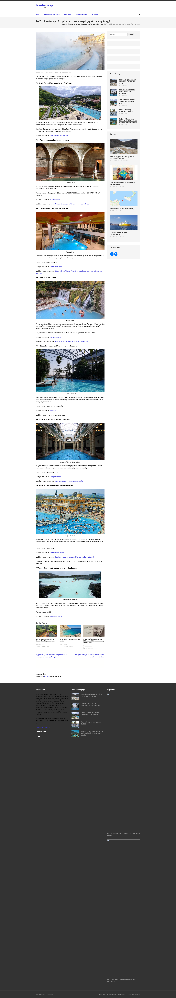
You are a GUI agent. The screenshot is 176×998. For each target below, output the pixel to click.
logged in (47, 676)
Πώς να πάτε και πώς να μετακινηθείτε (118, 233)
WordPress (136, 994)
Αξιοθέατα (67, 14)
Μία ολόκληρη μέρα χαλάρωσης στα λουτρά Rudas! (72, 204)
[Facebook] (112, 254)
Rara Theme (121, 994)
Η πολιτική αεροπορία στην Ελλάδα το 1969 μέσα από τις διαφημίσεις (93, 641)
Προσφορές (94, 14)
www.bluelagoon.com (56, 616)
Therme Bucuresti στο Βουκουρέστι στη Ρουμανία (127, 91)
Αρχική (38, 14)
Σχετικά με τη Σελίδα (43, 727)
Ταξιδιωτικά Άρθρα (81, 14)
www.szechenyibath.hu (57, 553)
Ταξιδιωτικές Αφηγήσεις (52, 14)
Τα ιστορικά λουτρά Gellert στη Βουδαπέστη (69, 481)
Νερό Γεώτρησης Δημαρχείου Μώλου (126, 110)
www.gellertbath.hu (56, 477)
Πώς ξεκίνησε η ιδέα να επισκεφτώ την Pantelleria (122, 183)
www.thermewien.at (56, 267)
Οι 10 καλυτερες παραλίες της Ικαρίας (70, 640)
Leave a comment (67, 72)
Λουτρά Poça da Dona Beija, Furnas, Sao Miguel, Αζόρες (45, 640)
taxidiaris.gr (44, 5)
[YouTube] (116, 254)
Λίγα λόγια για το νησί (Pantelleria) (122, 209)
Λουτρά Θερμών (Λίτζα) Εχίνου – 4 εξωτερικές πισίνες (127, 81)
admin (123, 186)
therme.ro (53, 411)
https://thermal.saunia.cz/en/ (59, 136)
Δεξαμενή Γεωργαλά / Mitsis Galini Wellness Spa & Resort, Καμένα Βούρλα (128, 121)
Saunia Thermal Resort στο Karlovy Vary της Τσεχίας (127, 101)
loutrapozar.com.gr (56, 337)
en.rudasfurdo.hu (55, 199)
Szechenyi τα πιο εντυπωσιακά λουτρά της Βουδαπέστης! (74, 557)
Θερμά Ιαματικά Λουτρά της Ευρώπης (92, 24)
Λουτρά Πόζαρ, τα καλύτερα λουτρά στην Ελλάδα (71, 341)
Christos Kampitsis (52, 72)
